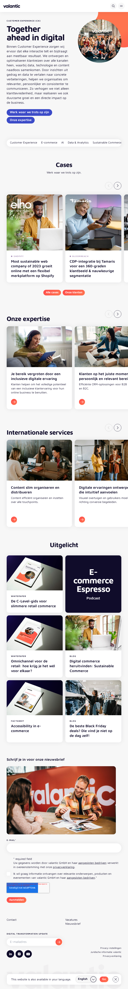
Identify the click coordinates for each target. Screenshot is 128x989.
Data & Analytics (78, 142)
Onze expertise (21, 120)
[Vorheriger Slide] (108, 185)
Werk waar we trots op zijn (29, 112)
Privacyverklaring (112, 956)
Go (104, 979)
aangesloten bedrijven (92, 863)
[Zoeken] (113, 6)
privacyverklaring (63, 867)
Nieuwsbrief (72, 923)
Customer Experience (23, 142)
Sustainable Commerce (107, 142)
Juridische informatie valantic (105, 952)
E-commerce (49, 142)
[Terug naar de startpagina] (11, 6)
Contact (11, 919)
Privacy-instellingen (110, 948)
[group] (39, 367)
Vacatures (71, 919)
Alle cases (52, 292)
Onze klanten (73, 292)
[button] (121, 6)
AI (62, 142)
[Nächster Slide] (117, 185)
